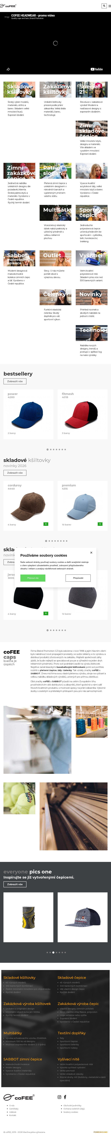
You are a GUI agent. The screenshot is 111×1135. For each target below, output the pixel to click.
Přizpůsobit (78, 578)
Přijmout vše (33, 578)
